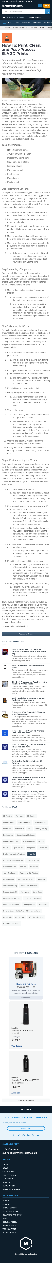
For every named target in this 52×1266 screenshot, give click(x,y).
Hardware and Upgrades (13, 860)
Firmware (19, 816)
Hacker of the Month (11, 923)
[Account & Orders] (40, 5)
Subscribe (25, 1128)
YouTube (38, 1135)
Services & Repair (11, 1189)
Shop (5, 1164)
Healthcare (43, 905)
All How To (6, 28)
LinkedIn (28, 1135)
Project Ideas (8, 879)
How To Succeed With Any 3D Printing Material (28, 28)
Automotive (19, 829)
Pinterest (33, 1135)
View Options (16, 1046)
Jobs (5, 1218)
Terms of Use (9, 1229)
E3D (29, 829)
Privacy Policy (10, 1225)
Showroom (8, 1172)
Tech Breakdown (9, 873)
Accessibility (9, 1232)
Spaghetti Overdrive (33, 898)
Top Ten (23, 867)
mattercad (7, 829)
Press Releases (24, 822)
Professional (10, 1175)
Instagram (23, 1135)
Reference (41, 879)
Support (7, 1182)
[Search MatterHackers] (47, 11)
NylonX (41, 841)
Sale (17, 23)
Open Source (18, 848)
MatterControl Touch (11, 841)
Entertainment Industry (26, 835)
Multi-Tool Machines (11, 905)
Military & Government (12, 898)
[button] (26, 17)
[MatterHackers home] (12, 6)
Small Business (40, 822)
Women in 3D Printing (29, 873)
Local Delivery (10, 1211)
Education (34, 867)
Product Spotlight (10, 892)
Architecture (20, 917)
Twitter (18, 1135)
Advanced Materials (25, 879)
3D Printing (7, 816)
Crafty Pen (43, 848)
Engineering (8, 835)
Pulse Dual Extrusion (29, 886)
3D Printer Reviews (36, 917)
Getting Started (29, 905)
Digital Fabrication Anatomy (14, 854)
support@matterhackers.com (20, 1153)
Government (9, 1186)
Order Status (10, 1208)
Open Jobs (37, 892)
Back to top (26, 1110)
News (5, 1168)
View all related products (26, 1100)
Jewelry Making (41, 829)
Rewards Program (12, 1215)
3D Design (31, 816)
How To (32, 854)
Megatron (31, 848)
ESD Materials (29, 841)
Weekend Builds (9, 867)
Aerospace (25, 892)
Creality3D (7, 917)
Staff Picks (26, 23)
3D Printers (37, 23)
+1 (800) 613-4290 (11, 1149)
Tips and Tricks (33, 860)
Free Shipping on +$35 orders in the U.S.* (17, 1)
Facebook (13, 1135)
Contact (7, 1204)
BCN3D (6, 848)
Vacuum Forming (10, 886)
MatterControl (8, 822)
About (6, 1201)
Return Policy (10, 1222)
